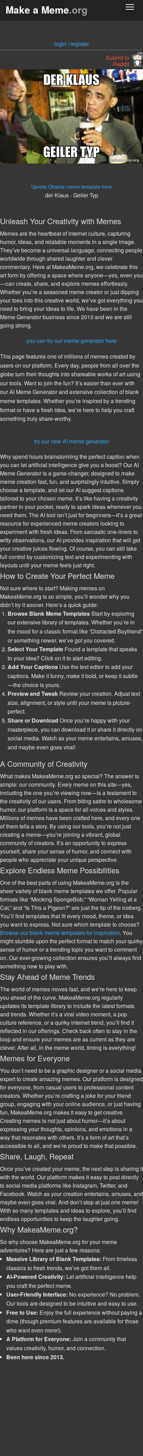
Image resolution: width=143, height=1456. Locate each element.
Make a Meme (46, 9)
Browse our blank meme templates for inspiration (60, 933)
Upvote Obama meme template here (71, 186)
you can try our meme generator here (71, 341)
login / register (71, 44)
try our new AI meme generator (71, 441)
